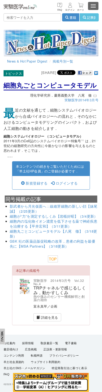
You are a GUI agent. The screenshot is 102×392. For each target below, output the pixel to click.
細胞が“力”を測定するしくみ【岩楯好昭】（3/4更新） (54, 216)
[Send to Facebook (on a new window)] (85, 72)
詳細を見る (49, 317)
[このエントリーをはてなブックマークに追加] (96, 72)
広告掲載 (31, 349)
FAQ (6, 374)
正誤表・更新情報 (55, 349)
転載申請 (37, 355)
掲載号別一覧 (63, 61)
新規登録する (36, 183)
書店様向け (11, 349)
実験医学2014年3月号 (81, 100)
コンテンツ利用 (14, 355)
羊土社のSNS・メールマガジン (24, 368)
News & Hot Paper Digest (27, 61)
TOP (53, 259)
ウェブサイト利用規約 (45, 362)
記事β (91, 17)
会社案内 (9, 343)
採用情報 (28, 343)
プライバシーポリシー (64, 355)
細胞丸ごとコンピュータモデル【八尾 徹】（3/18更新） (53, 234)
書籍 (72, 17)
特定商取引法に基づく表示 (69, 368)
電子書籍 (71, 343)
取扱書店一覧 (49, 343)
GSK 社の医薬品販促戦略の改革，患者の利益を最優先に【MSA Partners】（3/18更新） (52, 244)
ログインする (66, 183)
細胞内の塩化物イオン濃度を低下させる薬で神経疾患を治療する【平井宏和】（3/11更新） (53, 224)
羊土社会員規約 (14, 362)
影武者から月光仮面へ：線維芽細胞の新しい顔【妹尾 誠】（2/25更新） (55, 209)
